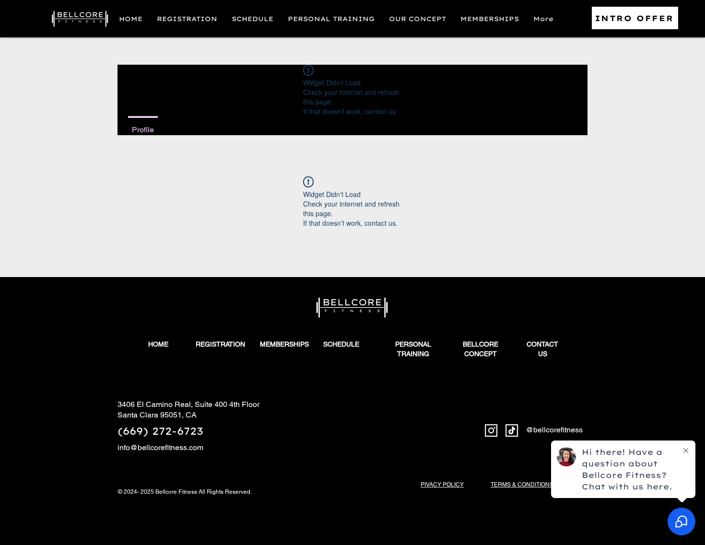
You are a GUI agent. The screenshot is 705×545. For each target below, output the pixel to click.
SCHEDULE (341, 344)
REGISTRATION (220, 344)
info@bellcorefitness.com (160, 447)
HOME (158, 344)
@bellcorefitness (554, 429)
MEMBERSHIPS (284, 344)
